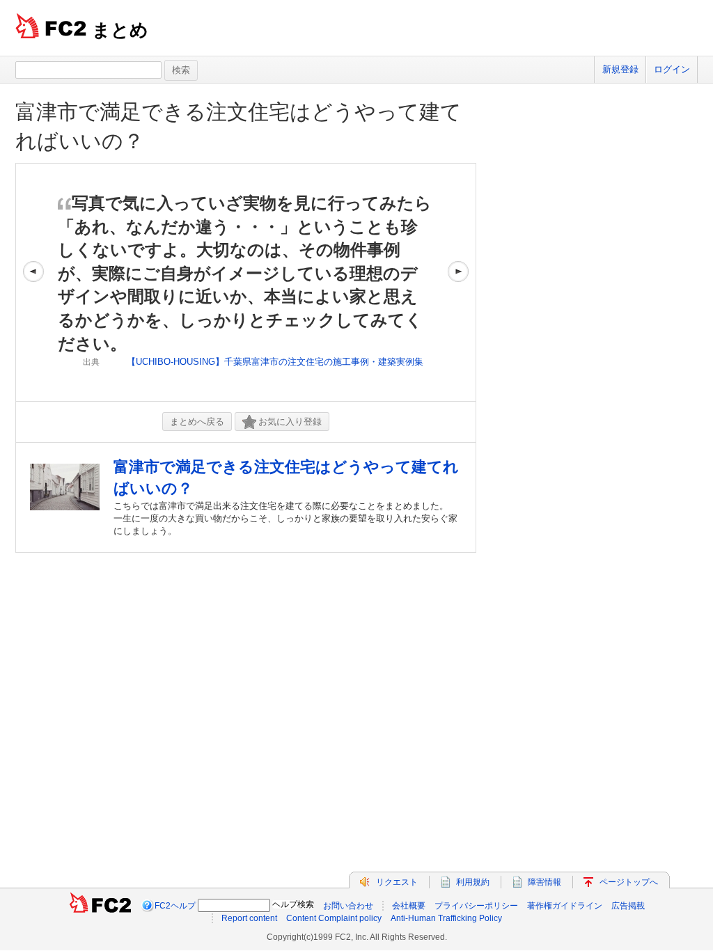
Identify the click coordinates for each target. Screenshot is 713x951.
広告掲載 (628, 906)
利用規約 (472, 882)
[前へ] (33, 282)
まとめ (120, 29)
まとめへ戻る (197, 421)
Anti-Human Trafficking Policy (446, 918)
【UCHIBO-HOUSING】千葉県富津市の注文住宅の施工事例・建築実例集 (275, 361)
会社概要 (408, 906)
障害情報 (544, 882)
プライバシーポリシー (476, 906)
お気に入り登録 (290, 421)
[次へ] (458, 282)
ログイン (672, 69)
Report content (249, 918)
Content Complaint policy (334, 918)
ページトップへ (629, 882)
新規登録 (620, 69)
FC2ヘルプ (175, 906)
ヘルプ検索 (293, 904)
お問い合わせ (348, 906)
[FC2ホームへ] (100, 906)
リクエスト (397, 882)
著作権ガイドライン (564, 906)
